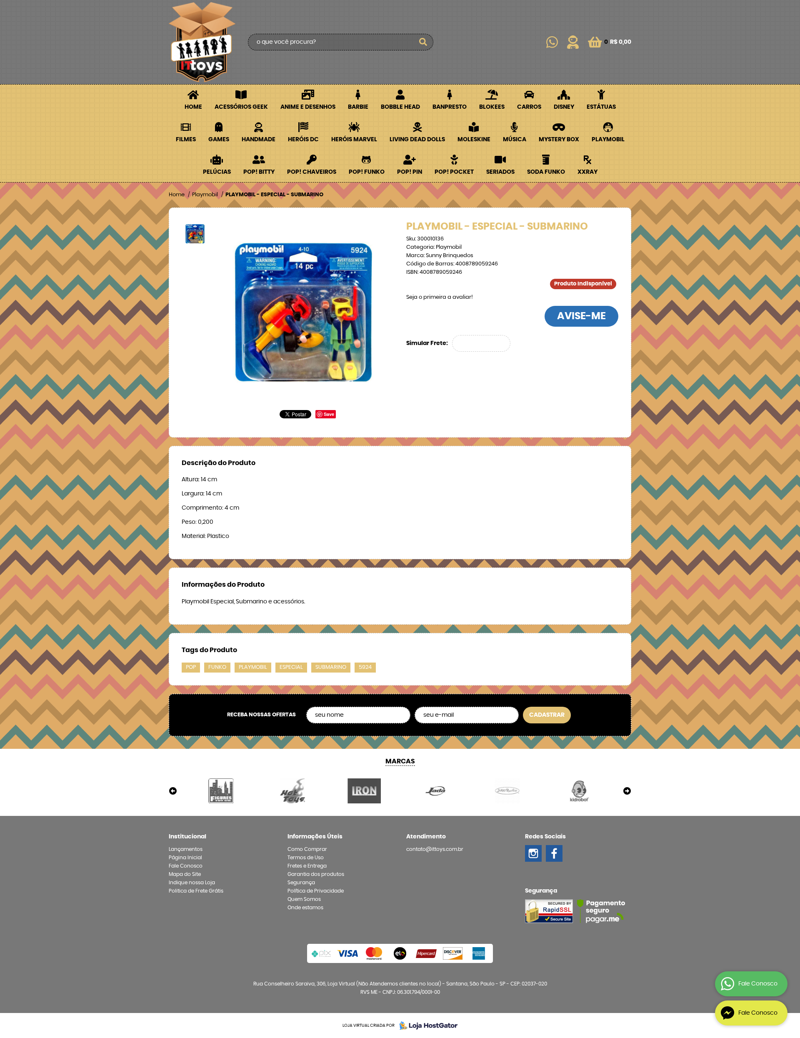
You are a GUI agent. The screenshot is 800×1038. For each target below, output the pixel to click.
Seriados (500, 172)
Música (514, 140)
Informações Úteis (315, 837)
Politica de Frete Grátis (196, 890)
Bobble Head (400, 107)
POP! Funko (367, 172)
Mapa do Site (185, 874)
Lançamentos (185, 849)
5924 (365, 667)
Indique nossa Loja (192, 882)
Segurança (301, 882)
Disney (564, 107)
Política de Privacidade (316, 890)
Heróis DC (303, 140)
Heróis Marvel (354, 140)
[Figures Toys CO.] (221, 791)
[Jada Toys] (436, 791)
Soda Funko (546, 172)
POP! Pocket (454, 172)
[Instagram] (533, 853)
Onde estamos (305, 907)
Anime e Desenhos (307, 107)
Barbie (358, 107)
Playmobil (608, 140)
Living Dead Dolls (417, 140)
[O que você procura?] (423, 42)
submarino (330, 667)
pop (191, 667)
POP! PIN (409, 172)
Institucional (187, 837)
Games (218, 140)
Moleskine (474, 140)
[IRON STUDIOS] (364, 791)
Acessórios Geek (241, 107)
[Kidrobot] (578, 791)
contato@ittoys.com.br (434, 849)
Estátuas (601, 107)
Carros (529, 107)
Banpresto (449, 107)
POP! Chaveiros (311, 172)
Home (193, 107)
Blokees (492, 107)
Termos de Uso (306, 857)
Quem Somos (304, 899)
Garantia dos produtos (316, 874)
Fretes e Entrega (307, 865)
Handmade (258, 140)
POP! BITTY (259, 172)
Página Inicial (185, 857)
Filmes (186, 140)
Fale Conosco (185, 865)
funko (217, 667)
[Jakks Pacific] (507, 791)
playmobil (253, 667)
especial (291, 667)
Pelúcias (217, 172)
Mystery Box (559, 140)
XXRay (588, 172)
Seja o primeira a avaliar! (439, 297)
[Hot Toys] (293, 791)
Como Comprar (307, 849)
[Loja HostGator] (426, 1025)
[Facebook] (554, 853)
